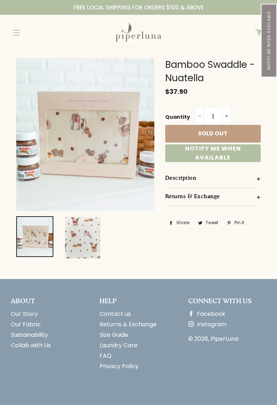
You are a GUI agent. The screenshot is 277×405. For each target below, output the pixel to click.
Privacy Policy (119, 366)
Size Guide (114, 335)
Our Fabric (26, 324)
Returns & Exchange (128, 324)
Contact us (115, 314)
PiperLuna (224, 339)
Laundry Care (118, 345)
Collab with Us (31, 345)
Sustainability (29, 335)
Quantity (177, 116)
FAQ (105, 356)
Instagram (211, 324)
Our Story (24, 314)
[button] (269, 40)
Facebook (210, 314)
